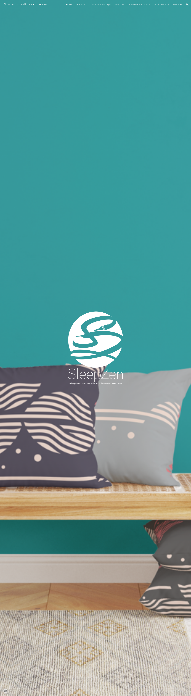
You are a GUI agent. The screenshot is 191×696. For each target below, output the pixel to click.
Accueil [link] (68, 4)
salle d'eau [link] (120, 4)
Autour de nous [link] (161, 4)
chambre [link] (80, 4)
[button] (187, 4)
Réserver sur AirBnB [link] (139, 4)
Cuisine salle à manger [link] (100, 4)
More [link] (176, 4)
